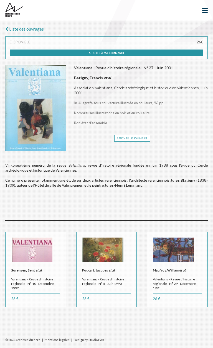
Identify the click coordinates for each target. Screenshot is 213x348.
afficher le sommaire (132, 138)
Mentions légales (57, 340)
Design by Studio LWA (89, 340)
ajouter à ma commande (107, 52)
